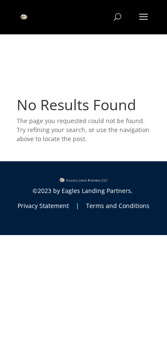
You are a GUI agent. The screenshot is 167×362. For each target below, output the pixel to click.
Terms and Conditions (117, 206)
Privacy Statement (43, 206)
